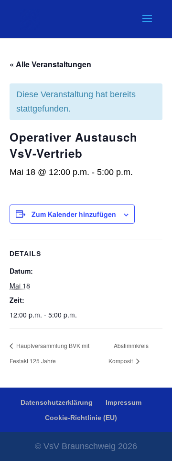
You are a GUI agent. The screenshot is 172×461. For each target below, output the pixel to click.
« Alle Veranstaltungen (50, 64)
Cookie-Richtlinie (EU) (81, 417)
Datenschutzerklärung (57, 402)
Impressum (123, 402)
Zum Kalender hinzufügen (74, 214)
